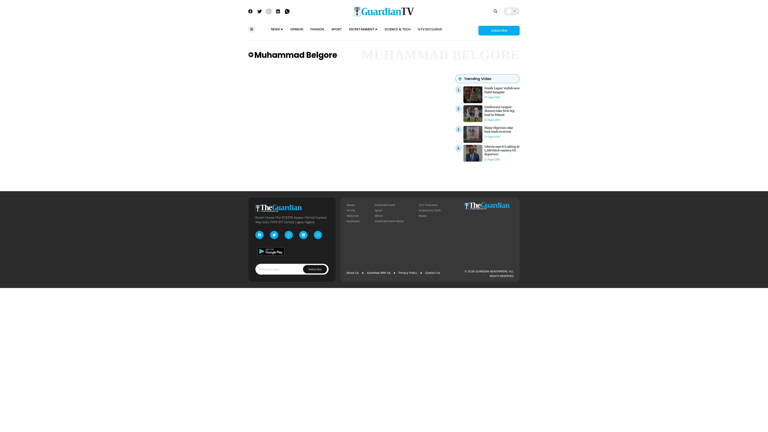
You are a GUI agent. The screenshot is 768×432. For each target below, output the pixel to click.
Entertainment (362, 29)
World (351, 210)
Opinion (296, 29)
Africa (379, 216)
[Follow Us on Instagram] (268, 11)
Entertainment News (389, 221)
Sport (336, 29)
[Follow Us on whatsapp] (287, 11)
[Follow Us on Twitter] (259, 11)
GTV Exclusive (430, 29)
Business (353, 221)
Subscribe (499, 30)
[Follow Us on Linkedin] (278, 11)
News (276, 29)
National (353, 216)
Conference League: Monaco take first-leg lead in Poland (499, 110)
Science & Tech (398, 29)
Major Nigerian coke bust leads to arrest (498, 129)
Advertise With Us (378, 272)
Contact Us (432, 272)
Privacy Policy (408, 272)
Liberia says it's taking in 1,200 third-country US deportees (502, 150)
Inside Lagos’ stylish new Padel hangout (502, 90)
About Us (352, 272)
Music (423, 216)
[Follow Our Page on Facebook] (250, 11)
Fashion (317, 29)
